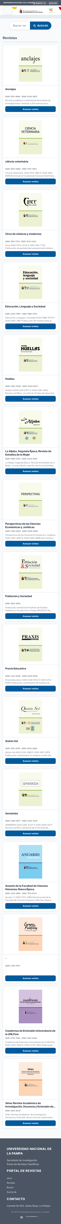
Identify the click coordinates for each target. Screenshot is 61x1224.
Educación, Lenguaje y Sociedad (25, 306)
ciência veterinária (16, 161)
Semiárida (11, 813)
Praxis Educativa (15, 668)
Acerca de (11, 1192)
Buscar (42, 25)
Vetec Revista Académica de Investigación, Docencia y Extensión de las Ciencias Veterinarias (29, 1106)
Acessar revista (30, 109)
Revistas (11, 1183)
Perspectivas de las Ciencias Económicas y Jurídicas (22, 525)
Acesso (54, 3)
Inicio (9, 1178)
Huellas (9, 378)
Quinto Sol (11, 741)
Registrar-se (41, 3)
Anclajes (10, 89)
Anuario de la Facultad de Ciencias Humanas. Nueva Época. (26, 887)
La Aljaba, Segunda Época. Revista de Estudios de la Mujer (28, 453)
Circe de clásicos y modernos (23, 233)
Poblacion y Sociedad (18, 596)
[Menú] (7, 10)
